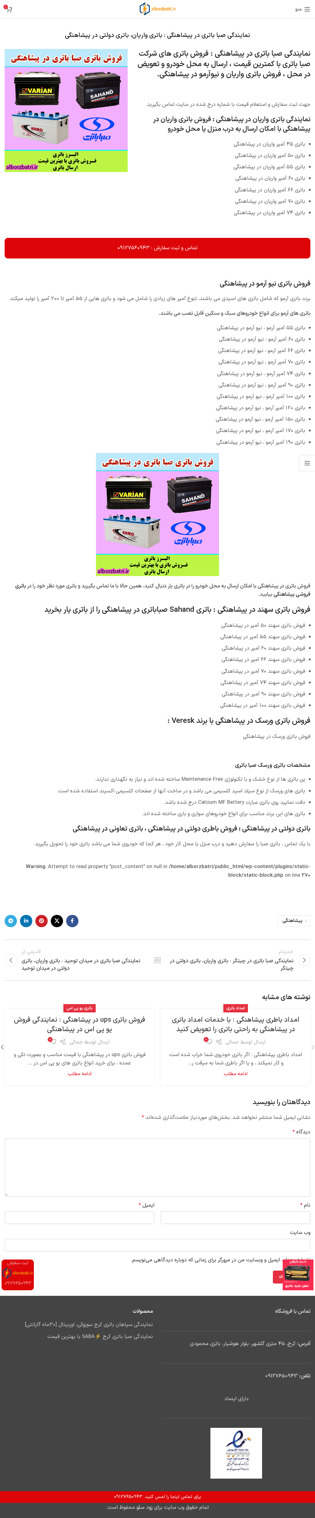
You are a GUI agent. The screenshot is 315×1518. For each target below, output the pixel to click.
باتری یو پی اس (79, 1008)
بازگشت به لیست (157, 960)
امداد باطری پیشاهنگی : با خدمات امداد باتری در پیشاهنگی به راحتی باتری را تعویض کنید (235, 1025)
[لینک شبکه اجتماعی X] (57, 921)
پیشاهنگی (292, 920)
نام (305, 1205)
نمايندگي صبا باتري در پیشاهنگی (262, 53)
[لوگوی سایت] (157, 9)
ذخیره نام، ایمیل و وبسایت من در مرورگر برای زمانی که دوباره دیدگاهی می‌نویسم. (217, 1260)
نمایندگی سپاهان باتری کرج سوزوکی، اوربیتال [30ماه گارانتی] (89, 1325)
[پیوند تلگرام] (11, 921)
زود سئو (145, 1508)
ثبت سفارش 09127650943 (18, 1273)
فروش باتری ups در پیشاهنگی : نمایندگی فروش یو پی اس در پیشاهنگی (79, 1025)
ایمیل (146, 1205)
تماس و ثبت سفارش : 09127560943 (157, 248)
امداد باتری (235, 1008)
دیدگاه (301, 1132)
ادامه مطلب (236, 1074)
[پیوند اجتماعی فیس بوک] (72, 921)
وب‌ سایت (300, 1233)
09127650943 (281, 1376)
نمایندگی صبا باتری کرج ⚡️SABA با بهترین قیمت (100, 1337)
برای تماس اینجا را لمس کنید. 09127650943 (157, 1496)
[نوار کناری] (307, 463)
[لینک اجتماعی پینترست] (41, 921)
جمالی (232, 1042)
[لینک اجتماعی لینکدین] (26, 921)
